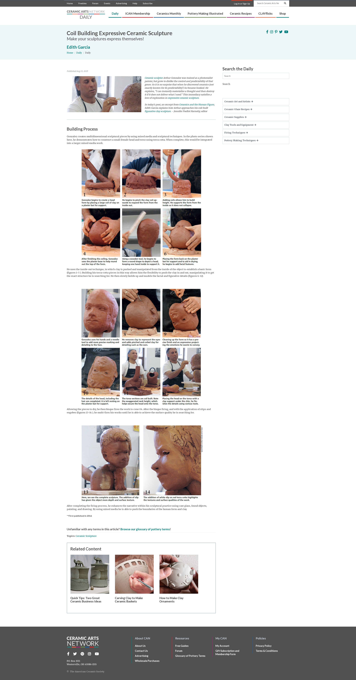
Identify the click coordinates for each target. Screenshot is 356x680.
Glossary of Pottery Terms (190, 655)
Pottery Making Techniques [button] (240, 140)
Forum (95, 3)
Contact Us (141, 650)
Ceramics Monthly (169, 13)
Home (70, 3)
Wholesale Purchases (147, 660)
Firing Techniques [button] (234, 132)
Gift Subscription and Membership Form (227, 652)
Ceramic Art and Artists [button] (237, 101)
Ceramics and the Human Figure (196, 104)
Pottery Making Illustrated (205, 13)
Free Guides (182, 645)
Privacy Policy (264, 645)
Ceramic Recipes (241, 13)
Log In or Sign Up (242, 3)
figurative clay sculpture (158, 111)
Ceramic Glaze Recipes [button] (236, 109)
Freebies (82, 3)
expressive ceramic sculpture (183, 97)
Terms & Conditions (267, 650)
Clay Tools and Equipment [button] (239, 125)
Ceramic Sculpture (86, 536)
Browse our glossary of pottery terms (145, 529)
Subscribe (147, 3)
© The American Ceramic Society (85, 671)
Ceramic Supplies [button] (234, 117)
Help (135, 3)
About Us (140, 645)
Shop (282, 13)
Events (107, 3)
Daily (115, 13)
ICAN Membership (137, 13)
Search (226, 84)
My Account (222, 645)
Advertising (121, 3)
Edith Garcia (78, 46)
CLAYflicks (265, 13)
